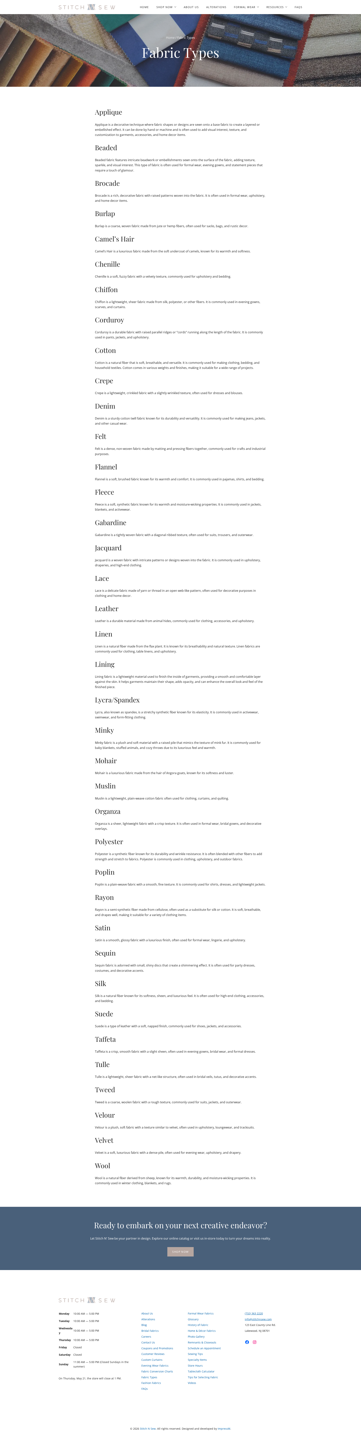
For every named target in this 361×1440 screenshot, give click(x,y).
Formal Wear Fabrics (201, 1313)
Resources (275, 7)
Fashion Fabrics (151, 1383)
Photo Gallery (196, 1336)
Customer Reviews (153, 1354)
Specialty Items (197, 1360)
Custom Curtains (151, 1360)
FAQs (298, 7)
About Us (191, 7)
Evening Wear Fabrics (154, 1365)
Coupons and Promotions (157, 1348)
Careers (146, 1336)
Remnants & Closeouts (202, 1342)
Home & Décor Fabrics (202, 1331)
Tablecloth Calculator (201, 1371)
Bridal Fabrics (150, 1331)
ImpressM (224, 1428)
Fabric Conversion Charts (157, 1371)
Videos (192, 1383)
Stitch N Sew (148, 1428)
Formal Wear (244, 7)
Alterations (216, 7)
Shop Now (164, 7)
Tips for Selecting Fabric (203, 1377)
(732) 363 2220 (254, 1313)
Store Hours (195, 1365)
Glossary (193, 1319)
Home (144, 7)
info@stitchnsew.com (258, 1319)
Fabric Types (149, 1377)
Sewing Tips (195, 1354)
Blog (144, 1325)
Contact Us (148, 1342)
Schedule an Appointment (204, 1348)
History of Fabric (198, 1325)
